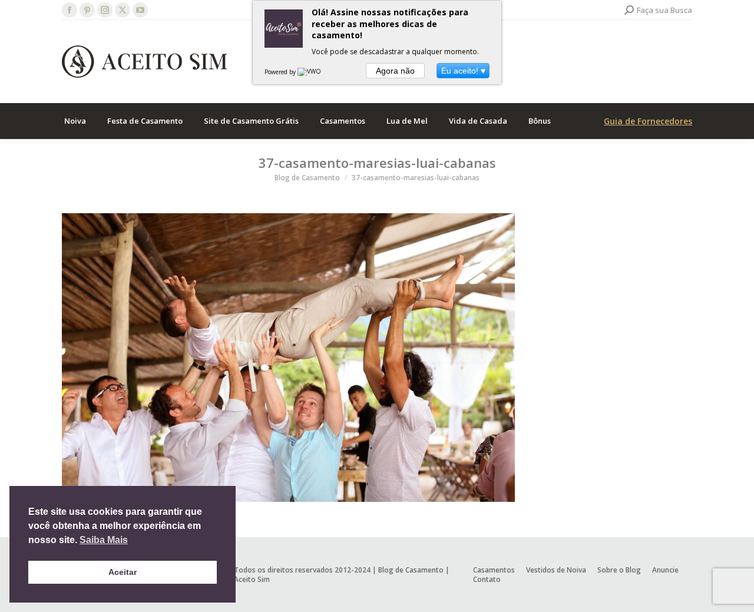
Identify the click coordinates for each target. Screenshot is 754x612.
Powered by (280, 72)
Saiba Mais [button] (104, 540)
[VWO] (309, 72)
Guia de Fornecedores (648, 121)
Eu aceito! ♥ (463, 70)
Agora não (395, 70)
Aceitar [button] (122, 572)
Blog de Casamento (411, 570)
